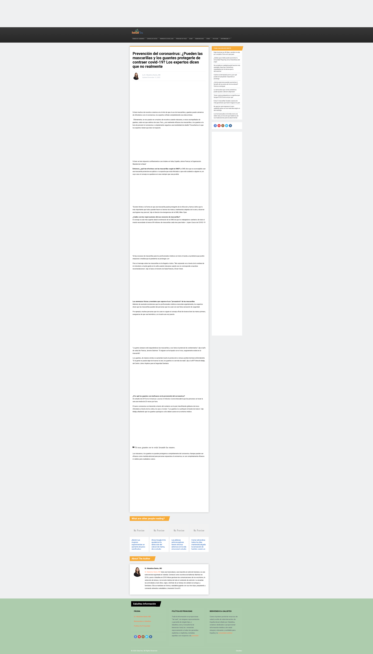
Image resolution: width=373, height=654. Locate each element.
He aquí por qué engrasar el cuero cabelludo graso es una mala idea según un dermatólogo (227, 108)
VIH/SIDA (215, 38)
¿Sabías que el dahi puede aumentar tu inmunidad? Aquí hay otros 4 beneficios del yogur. (227, 60)
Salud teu (140, 651)
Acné (191, 38)
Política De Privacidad (142, 626)
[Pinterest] (219, 125)
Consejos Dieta (152, 38)
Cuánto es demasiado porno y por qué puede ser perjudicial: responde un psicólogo (225, 76)
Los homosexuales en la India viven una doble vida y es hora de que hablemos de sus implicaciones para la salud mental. (226, 116)
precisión (195, 636)
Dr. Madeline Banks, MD (152, 75)
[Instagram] (222, 125)
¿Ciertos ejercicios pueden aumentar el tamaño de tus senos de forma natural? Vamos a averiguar (226, 84)
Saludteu (239, 651)
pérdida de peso (181, 38)
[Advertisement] (58, 13)
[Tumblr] (230, 125)
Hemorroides (199, 38)
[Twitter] (226, 125)
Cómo (208, 38)
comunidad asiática (225, 633)
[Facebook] (215, 125)
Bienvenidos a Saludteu (142, 621)
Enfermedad (225, 38)
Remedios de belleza (166, 38)
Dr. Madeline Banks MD (153, 572)
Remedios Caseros (138, 38)
